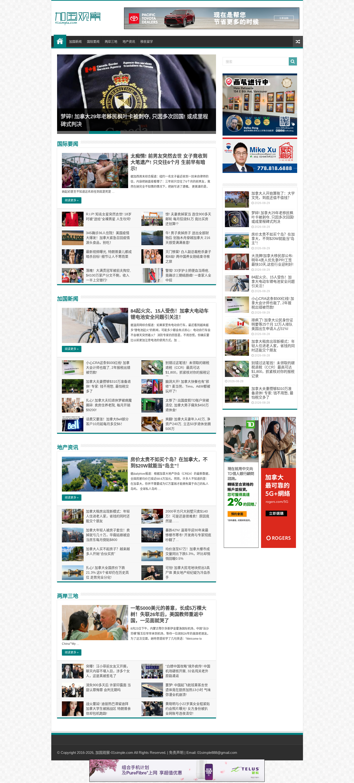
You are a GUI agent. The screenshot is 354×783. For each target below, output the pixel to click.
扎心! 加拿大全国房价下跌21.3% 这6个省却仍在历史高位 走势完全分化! (107, 572)
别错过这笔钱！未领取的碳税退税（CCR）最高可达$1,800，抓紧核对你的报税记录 (273, 369)
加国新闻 (75, 41)
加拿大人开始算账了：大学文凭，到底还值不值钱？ (273, 195)
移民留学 (146, 41)
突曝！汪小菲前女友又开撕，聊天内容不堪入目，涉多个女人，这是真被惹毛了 (108, 671)
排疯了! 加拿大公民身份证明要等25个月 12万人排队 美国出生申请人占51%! (272, 324)
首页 (60, 41)
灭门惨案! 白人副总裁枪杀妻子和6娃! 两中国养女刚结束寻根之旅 (188, 256)
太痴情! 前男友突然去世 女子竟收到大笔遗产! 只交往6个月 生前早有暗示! (169, 162)
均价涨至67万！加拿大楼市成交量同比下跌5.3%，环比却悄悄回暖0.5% (187, 553)
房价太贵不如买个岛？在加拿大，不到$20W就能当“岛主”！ (273, 238)
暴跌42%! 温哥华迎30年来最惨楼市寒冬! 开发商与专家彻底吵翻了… (188, 535)
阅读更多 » (72, 200)
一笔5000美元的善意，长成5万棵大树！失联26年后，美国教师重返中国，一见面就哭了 (168, 614)
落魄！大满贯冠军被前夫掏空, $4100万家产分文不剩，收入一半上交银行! (108, 275)
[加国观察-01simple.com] (78, 17)
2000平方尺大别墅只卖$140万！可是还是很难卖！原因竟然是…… (187, 516)
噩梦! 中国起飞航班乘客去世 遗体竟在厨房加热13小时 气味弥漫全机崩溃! (188, 690)
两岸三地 (111, 41)
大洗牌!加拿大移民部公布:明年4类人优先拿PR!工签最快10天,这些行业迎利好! (272, 260)
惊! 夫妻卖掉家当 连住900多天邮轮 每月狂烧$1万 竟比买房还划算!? (188, 219)
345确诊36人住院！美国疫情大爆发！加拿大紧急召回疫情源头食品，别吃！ (108, 237)
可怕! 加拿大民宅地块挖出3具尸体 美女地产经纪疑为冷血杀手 (187, 572)
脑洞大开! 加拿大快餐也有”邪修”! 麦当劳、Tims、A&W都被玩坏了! (187, 386)
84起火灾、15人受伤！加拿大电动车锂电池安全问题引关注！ (273, 281)
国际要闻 (93, 41)
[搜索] (293, 61)
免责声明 (176, 752)
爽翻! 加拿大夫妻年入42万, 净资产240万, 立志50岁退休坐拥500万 (188, 424)
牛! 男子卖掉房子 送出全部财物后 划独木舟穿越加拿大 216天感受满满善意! (187, 237)
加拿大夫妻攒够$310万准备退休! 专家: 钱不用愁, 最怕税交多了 (108, 386)
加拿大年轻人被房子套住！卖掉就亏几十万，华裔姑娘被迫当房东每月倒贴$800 (108, 535)
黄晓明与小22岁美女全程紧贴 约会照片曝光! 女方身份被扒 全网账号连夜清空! (187, 708)
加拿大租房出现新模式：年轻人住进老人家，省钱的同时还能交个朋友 (108, 516)
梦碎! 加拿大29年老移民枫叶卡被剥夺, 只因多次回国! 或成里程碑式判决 (272, 217)
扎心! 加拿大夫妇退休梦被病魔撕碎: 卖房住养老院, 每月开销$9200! (109, 405)
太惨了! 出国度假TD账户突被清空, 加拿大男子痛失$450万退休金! (187, 405)
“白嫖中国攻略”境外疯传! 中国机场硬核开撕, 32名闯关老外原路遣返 (187, 671)
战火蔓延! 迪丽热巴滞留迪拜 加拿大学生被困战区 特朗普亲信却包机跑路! (108, 708)
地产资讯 (129, 41)
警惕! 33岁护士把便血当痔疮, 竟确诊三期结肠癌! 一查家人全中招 (188, 275)
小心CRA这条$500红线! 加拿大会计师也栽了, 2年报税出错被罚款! (108, 367)
